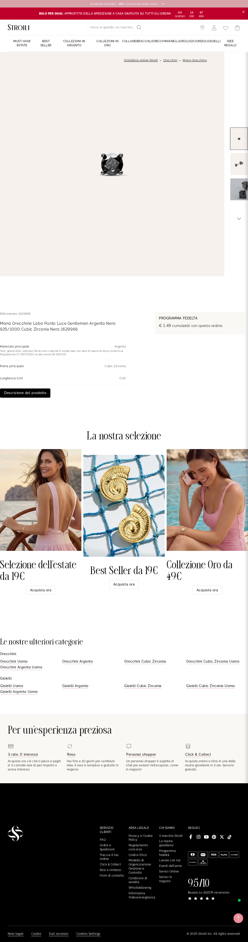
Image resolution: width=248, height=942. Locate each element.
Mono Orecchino (195, 60)
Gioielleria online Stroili (141, 60)
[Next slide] (239, 218)
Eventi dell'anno (170, 866)
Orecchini (170, 60)
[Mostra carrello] (237, 27)
